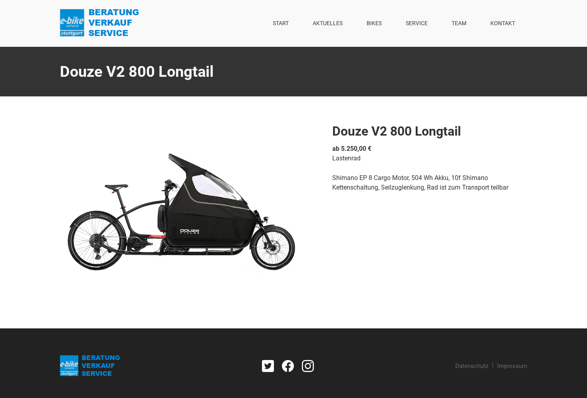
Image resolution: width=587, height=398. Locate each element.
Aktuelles (328, 23)
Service (417, 23)
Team (459, 23)
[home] (99, 23)
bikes (374, 23)
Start (281, 23)
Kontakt (502, 23)
